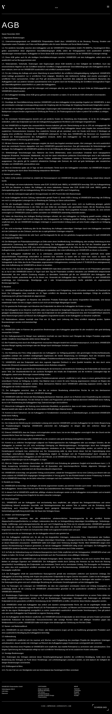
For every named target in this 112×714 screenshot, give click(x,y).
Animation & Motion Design (46, 695)
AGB (69, 706)
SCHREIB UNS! (100, 707)
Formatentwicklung (43, 694)
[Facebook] (108, 687)
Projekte (76, 692)
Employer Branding (43, 690)
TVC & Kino (41, 692)
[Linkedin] (103, 687)
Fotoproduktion (42, 697)
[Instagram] (106, 687)
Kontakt (76, 695)
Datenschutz (62, 706)
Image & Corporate (43, 689)
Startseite (77, 689)
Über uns (77, 694)
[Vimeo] (100, 687)
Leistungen (77, 690)
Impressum (51, 706)
